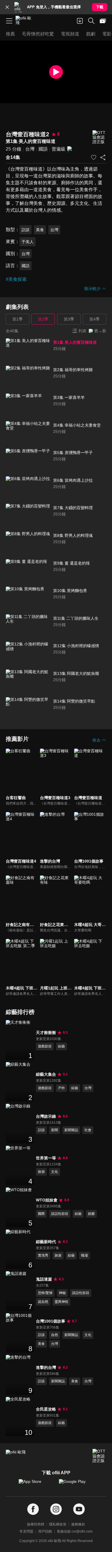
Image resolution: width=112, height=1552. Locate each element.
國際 (41, 1214)
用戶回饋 (45, 1531)
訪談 (26, 229)
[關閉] (7, 7)
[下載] (79, 20)
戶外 (61, 1088)
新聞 (54, 1130)
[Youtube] (79, 1509)
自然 (54, 1335)
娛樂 (91, 1214)
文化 (54, 1172)
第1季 (17, 319)
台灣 (29, 149)
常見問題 (26, 1531)
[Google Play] (76, 1484)
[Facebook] (33, 1509)
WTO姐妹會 (46, 1200)
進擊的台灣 (46, 1367)
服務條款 (78, 1524)
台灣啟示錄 (46, 1116)
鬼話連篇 (44, 1279)
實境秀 (43, 1255)
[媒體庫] (102, 20)
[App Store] (36, 1484)
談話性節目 (59, 1214)
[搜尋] (91, 20)
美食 (40, 229)
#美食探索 (16, 279)
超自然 (43, 1302)
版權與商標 (35, 1524)
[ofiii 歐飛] (25, 21)
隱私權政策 (57, 1524)
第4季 (94, 319)
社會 (87, 1130)
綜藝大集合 (46, 1074)
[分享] (102, 157)
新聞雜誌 (71, 1130)
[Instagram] (56, 1509)
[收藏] (93, 157)
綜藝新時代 (46, 1241)
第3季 (69, 319)
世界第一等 (46, 1158)
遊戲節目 (45, 1046)
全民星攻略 (46, 1409)
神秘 (62, 1293)
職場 (84, 1255)
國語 (43, 149)
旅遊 (41, 1172)
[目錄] (9, 20)
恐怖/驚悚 (45, 1293)
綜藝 (61, 1046)
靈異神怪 (61, 1302)
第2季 (43, 319)
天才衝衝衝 (46, 1032)
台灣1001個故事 (50, 1321)
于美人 (28, 241)
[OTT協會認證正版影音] (99, 137)
